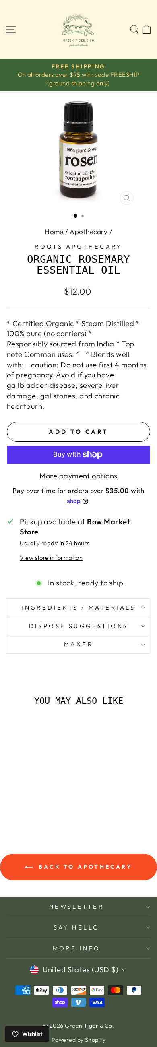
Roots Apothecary (78, 246)
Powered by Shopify (78, 1039)
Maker (78, 644)
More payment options (78, 475)
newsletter (76, 906)
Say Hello (77, 927)
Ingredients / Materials (78, 607)
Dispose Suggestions (78, 626)
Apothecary (89, 231)
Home (54, 231)
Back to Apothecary (84, 866)
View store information (51, 557)
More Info (77, 948)
